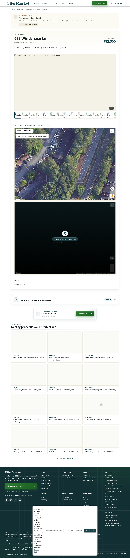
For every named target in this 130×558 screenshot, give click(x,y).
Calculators (110, 472)
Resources (87, 494)
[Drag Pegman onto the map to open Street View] (112, 196)
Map (42, 497)
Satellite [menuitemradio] (27, 131)
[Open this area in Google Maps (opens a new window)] (18, 199)
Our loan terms (46, 480)
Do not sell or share (73, 530)
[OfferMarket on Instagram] (11, 500)
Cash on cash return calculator (114, 486)
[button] (65, 238)
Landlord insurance (68, 475)
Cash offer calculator (111, 483)
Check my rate (99, 3)
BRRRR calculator (110, 478)
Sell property (87, 475)
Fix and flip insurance (69, 478)
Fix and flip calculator (111, 507)
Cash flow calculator (111, 480)
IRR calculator (109, 512)
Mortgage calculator (111, 520)
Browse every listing (65, 458)
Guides (85, 500)
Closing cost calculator (112, 488)
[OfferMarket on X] (15, 500)
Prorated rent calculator (112, 523)
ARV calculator (109, 475)
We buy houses (88, 480)
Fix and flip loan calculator (113, 510)
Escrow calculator (110, 504)
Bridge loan (45, 488)
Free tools (72, 3)
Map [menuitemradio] (19, 131)
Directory (44, 500)
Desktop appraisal (110, 494)
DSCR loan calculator (111, 499)
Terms (113, 199)
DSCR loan (44, 478)
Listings (18, 9)
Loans (35, 3)
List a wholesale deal (68, 500)
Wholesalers (66, 497)
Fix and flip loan (46, 483)
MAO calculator (109, 518)
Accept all (90, 530)
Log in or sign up (116, 3)
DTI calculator (109, 502)
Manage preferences (54, 530)
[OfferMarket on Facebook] (7, 500)
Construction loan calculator (113, 491)
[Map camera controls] (112, 189)
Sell (62, 3)
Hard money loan (46, 486)
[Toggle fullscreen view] (112, 131)
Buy (55, 3)
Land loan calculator (111, 515)
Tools (85, 502)
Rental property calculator (113, 526)
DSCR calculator (110, 496)
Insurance (46, 3)
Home (13, 9)
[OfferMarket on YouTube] (20, 500)
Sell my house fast (89, 478)
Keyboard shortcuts (89, 199)
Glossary (86, 505)
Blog (84, 497)
